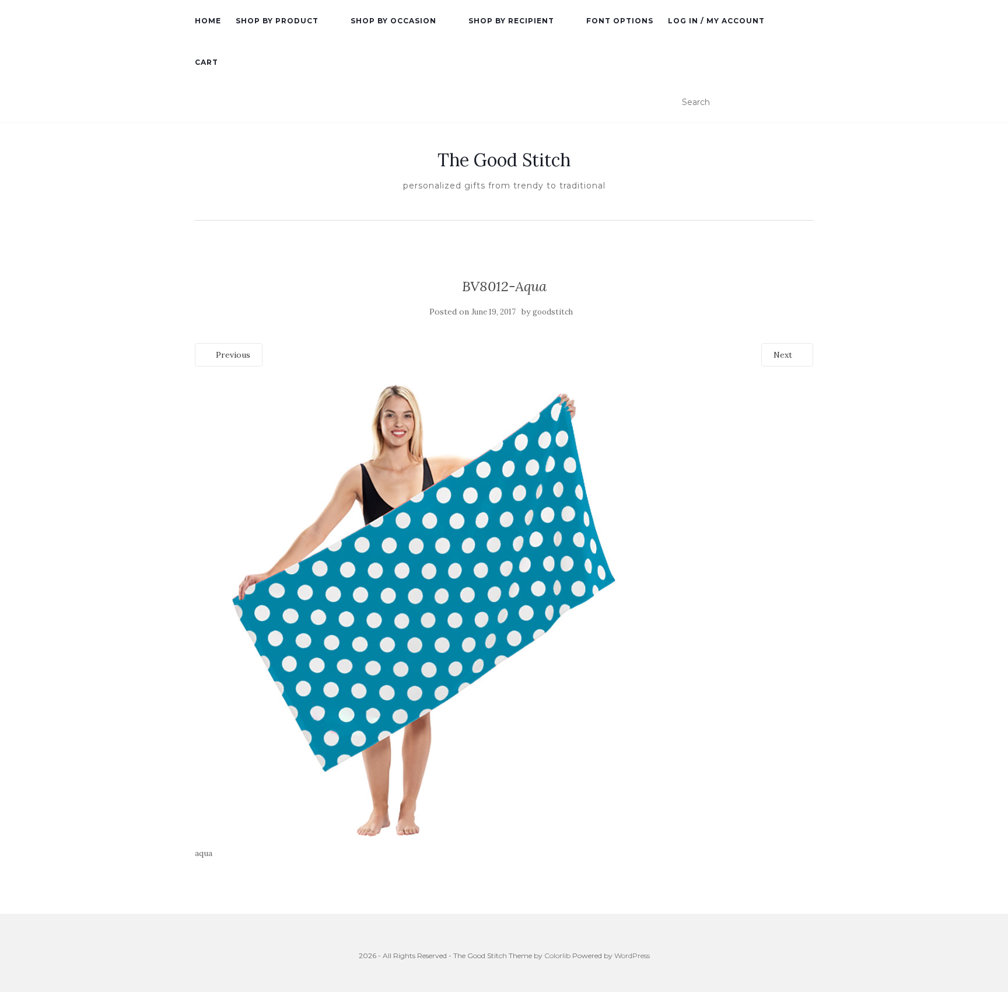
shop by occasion (393, 20)
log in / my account (716, 20)
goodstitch (553, 312)
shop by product (277, 20)
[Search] (806, 102)
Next (784, 355)
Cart (206, 62)
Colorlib (557, 955)
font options (619, 20)
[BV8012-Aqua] (428, 610)
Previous (232, 355)
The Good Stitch (504, 160)
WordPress (632, 955)
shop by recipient (511, 20)
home (208, 20)
